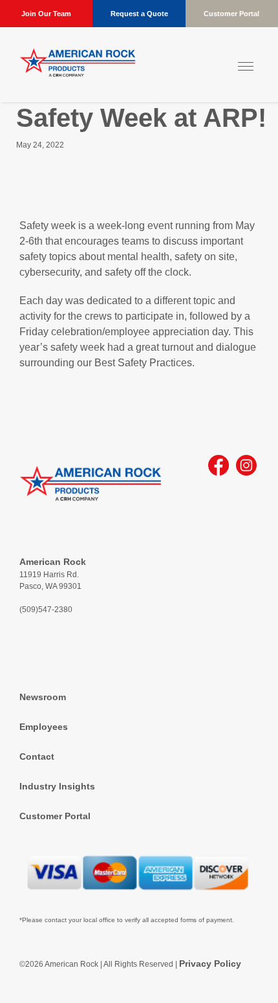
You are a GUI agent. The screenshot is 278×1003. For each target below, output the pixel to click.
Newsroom (42, 697)
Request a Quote (139, 13)
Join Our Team (46, 13)
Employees (43, 727)
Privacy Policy (210, 963)
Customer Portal (231, 13)
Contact (36, 756)
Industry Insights (57, 786)
